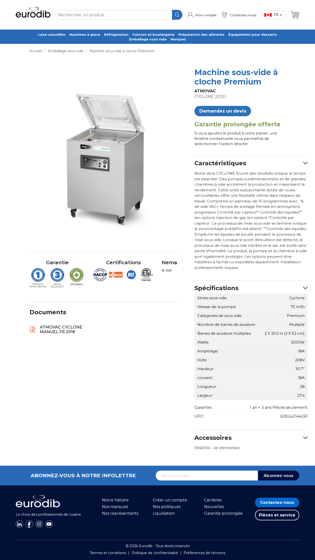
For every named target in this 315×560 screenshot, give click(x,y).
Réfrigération (116, 34)
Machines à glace (84, 34)
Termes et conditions (108, 553)
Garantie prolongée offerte (237, 124)
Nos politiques (167, 506)
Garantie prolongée (223, 513)
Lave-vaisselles (51, 34)
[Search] (177, 15)
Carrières (212, 500)
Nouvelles (214, 506)
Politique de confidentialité (155, 553)
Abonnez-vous (278, 475)
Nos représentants (120, 513)
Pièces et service (277, 515)
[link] (202, 15)
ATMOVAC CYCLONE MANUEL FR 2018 (61, 329)
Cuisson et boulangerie (153, 34)
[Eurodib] (38, 510)
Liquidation (164, 513)
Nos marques (115, 506)
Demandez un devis (222, 111)
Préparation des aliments (201, 34)
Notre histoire (115, 500)
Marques (178, 39)
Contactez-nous (277, 502)
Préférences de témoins (204, 553)
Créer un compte (170, 500)
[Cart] (295, 15)
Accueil (36, 51)
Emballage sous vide (148, 39)
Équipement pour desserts (252, 34)
